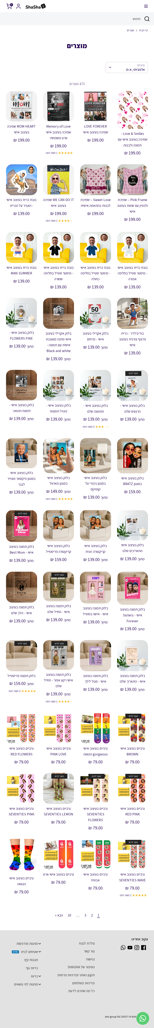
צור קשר (89, 951)
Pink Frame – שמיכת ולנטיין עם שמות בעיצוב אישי (132, 205)
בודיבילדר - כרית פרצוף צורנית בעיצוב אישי (132, 339)
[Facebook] (143, 947)
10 (69, 915)
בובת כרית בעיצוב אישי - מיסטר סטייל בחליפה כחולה (95, 273)
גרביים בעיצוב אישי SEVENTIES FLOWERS (95, 814)
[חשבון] (18, 5)
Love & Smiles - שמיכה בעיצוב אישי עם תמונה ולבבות (132, 139)
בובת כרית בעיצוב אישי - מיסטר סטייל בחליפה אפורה (133, 273)
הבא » (59, 915)
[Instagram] (136, 947)
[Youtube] (130, 947)
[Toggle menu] (39, 943)
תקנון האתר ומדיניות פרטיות (76, 975)
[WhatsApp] (123, 947)
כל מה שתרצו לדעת (81, 990)
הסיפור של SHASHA (81, 967)
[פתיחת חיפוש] (147, 18)
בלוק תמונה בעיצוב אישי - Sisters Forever (132, 615)
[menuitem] (25, 944)
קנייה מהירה (132, 122)
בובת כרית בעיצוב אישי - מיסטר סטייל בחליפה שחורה (59, 273)
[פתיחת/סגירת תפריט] (146, 6)
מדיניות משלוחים (83, 983)
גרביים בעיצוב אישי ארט (58, 874)
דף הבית (143, 30)
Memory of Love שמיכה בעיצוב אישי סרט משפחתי (58, 132)
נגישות (90, 959)
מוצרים (130, 30)
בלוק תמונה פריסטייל (21, 675)
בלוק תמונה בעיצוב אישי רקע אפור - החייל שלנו (58, 680)
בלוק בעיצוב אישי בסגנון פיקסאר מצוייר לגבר (21, 478)
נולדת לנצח (87, 943)
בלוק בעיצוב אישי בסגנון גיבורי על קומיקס (95, 483)
